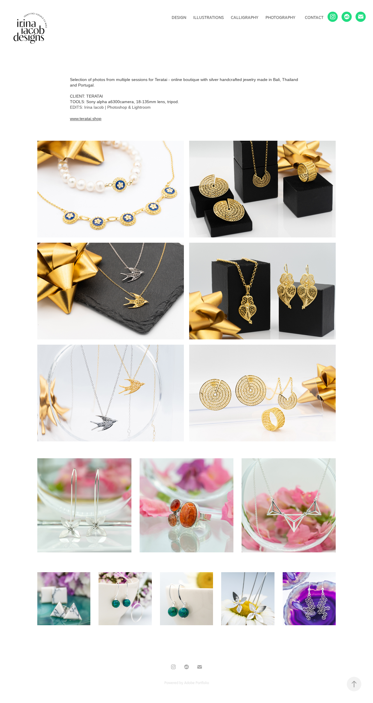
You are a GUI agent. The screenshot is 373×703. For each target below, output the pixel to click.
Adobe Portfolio (196, 682)
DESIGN (179, 17)
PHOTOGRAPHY (280, 17)
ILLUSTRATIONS (208, 17)
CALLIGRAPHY (244, 17)
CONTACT (314, 17)
